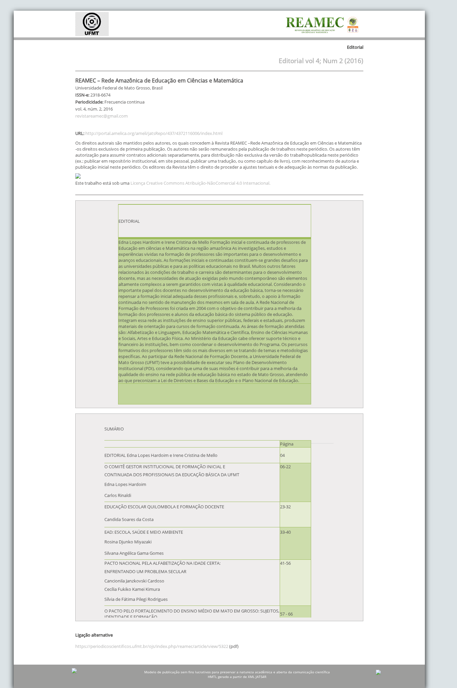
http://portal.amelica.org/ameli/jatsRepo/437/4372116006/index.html (153, 133)
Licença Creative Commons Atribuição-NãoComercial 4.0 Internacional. (200, 183)
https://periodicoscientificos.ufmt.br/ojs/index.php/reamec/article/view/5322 (151, 646)
